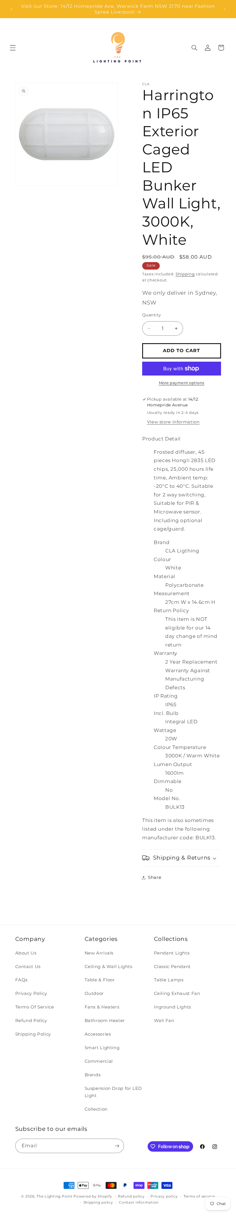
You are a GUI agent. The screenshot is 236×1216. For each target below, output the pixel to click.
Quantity (151, 315)
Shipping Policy (33, 1034)
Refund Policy (31, 1020)
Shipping (185, 274)
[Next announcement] (224, 9)
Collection (96, 1109)
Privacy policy (164, 1196)
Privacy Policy (31, 993)
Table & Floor (100, 979)
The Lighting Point (54, 1196)
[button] (12, 47)
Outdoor (94, 993)
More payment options (182, 383)
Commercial (99, 1061)
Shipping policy (98, 1202)
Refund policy (131, 1196)
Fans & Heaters (102, 1007)
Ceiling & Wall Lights (108, 966)
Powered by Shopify (92, 1196)
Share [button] (154, 877)
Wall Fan (164, 1020)
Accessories (98, 1034)
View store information (173, 422)
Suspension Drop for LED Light (113, 1092)
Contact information (139, 1202)
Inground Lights (172, 1007)
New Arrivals (99, 953)
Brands (93, 1074)
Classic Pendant (172, 966)
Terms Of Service (34, 1007)
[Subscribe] (116, 1146)
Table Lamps (169, 979)
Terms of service (199, 1196)
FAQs (21, 979)
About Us (26, 953)
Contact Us (28, 966)
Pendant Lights (172, 953)
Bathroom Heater (105, 1020)
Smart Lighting (102, 1047)
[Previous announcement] (11, 9)
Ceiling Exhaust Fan (177, 993)
